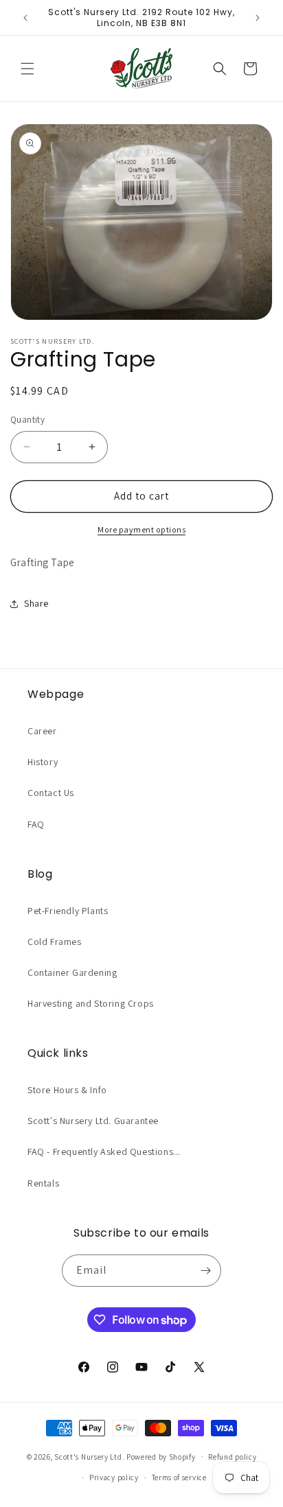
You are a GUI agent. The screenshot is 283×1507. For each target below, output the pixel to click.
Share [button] (36, 603)
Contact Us (50, 792)
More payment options (141, 529)
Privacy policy (114, 1477)
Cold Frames (54, 941)
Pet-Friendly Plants (67, 910)
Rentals (43, 1183)
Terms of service (179, 1477)
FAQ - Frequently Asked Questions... (104, 1151)
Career (42, 731)
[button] (27, 69)
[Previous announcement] (25, 18)
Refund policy (232, 1457)
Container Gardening (72, 972)
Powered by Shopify (161, 1456)
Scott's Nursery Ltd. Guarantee (93, 1120)
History (42, 762)
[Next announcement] (257, 18)
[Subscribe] (205, 1270)
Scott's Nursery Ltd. (90, 1456)
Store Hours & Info (67, 1090)
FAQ (36, 824)
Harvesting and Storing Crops (90, 1003)
